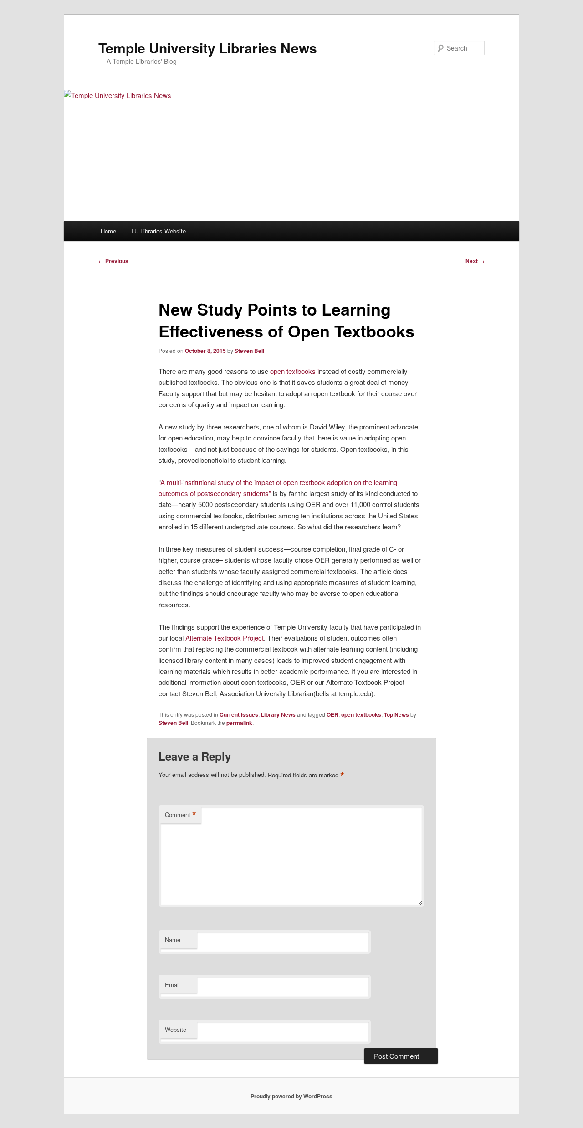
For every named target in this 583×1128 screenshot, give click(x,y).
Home (108, 231)
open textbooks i (294, 371)
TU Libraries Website (158, 231)
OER (332, 714)
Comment (180, 814)
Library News (278, 714)
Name (172, 939)
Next (475, 261)
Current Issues (239, 714)
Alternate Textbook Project (224, 637)
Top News (396, 714)
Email (172, 984)
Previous (113, 261)
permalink (239, 723)
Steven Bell (249, 351)
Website (175, 1029)
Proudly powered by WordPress (291, 1096)
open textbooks (361, 714)
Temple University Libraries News (207, 47)
